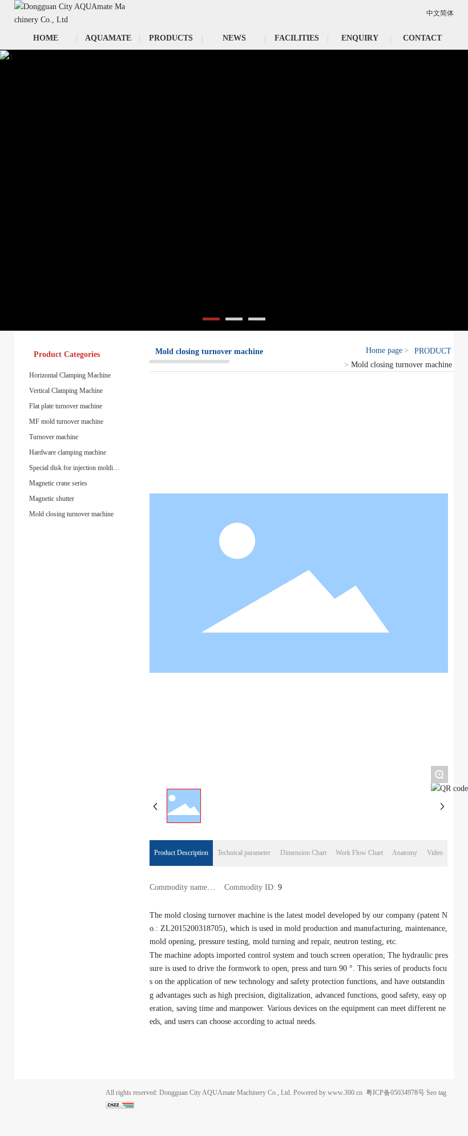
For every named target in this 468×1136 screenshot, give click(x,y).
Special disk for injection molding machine (74, 468)
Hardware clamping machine (67, 452)
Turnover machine (53, 437)
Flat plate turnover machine (65, 406)
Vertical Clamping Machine (66, 391)
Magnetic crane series (58, 483)
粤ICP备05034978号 (395, 1093)
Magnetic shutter (51, 499)
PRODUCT (432, 351)
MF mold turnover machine (66, 422)
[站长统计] (120, 1104)
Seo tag (436, 1093)
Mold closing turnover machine (71, 514)
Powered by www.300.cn (327, 1093)
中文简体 (440, 13)
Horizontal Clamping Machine (70, 375)
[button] (211, 319)
